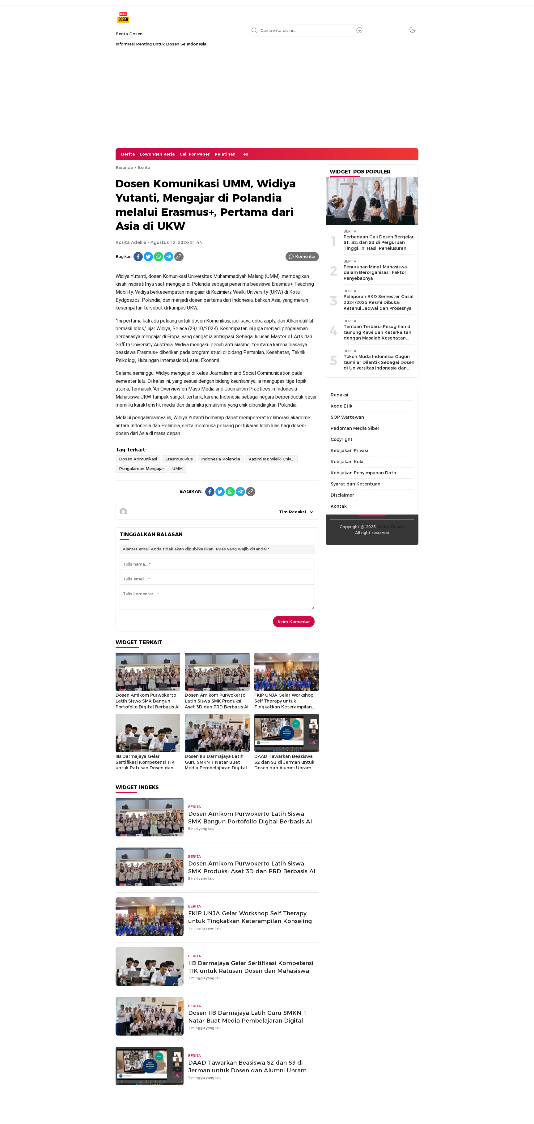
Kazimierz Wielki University (273, 458)
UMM (177, 468)
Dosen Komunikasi (138, 458)
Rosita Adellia (131, 242)
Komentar (305, 256)
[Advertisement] (267, 101)
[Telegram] (168, 256)
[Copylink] (179, 256)
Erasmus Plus (179, 458)
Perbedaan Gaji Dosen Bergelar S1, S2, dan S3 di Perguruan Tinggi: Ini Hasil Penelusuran (379, 242)
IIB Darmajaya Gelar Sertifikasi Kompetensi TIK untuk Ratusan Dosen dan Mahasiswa (145, 765)
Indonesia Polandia (220, 458)
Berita (144, 167)
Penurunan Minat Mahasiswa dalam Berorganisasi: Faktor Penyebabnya (375, 272)
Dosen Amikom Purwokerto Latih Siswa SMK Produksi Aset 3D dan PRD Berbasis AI (216, 701)
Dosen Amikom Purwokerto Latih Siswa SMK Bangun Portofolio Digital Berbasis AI (148, 701)
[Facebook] (138, 256)
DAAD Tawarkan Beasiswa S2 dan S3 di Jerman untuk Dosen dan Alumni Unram (284, 762)
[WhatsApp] (158, 256)
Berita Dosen (129, 33)
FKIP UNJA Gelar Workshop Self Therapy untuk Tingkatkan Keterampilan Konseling (283, 704)
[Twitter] (148, 256)
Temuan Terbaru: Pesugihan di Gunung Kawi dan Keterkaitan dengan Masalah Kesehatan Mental (378, 335)
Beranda (124, 167)
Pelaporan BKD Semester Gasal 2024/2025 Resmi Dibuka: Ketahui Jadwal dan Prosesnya (378, 302)
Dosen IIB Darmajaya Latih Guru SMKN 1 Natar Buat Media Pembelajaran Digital (216, 762)
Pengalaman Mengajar (141, 468)
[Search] (359, 30)
